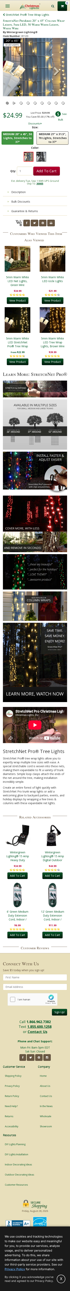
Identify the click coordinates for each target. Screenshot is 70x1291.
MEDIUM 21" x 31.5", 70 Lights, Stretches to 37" (52, 138)
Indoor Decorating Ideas (18, 1164)
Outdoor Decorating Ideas (19, 1174)
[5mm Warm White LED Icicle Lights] (52, 259)
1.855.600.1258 (39, 1026)
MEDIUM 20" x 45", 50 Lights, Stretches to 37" (17, 138)
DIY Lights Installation (16, 1154)
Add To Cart (47, 171)
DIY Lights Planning (15, 1144)
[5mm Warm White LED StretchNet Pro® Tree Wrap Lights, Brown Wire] (17, 320)
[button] (56, 71)
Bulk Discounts (20, 201)
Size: (35, 127)
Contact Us (37, 1031)
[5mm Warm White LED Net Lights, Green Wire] (17, 259)
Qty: (13, 171)
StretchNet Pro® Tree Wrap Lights (27, 15)
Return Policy (12, 1096)
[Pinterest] (42, 223)
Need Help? (11, 1106)
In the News (46, 1106)
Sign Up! (59, 1012)
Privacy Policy (12, 1086)
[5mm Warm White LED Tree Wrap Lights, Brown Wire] (52, 320)
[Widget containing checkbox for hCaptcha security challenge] (33, 999)
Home (43, 1076)
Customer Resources (16, 1184)
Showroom (46, 1126)
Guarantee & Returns (24, 211)
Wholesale (45, 1116)
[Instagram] (47, 1057)
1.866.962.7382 (38, 1021)
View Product (17, 300)
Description (18, 192)
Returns (9, 1116)
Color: (35, 148)
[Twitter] (34, 223)
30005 (39, 183)
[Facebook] (26, 223)
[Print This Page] (51, 223)
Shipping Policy (13, 1076)
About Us (45, 1086)
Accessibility (11, 1126)
